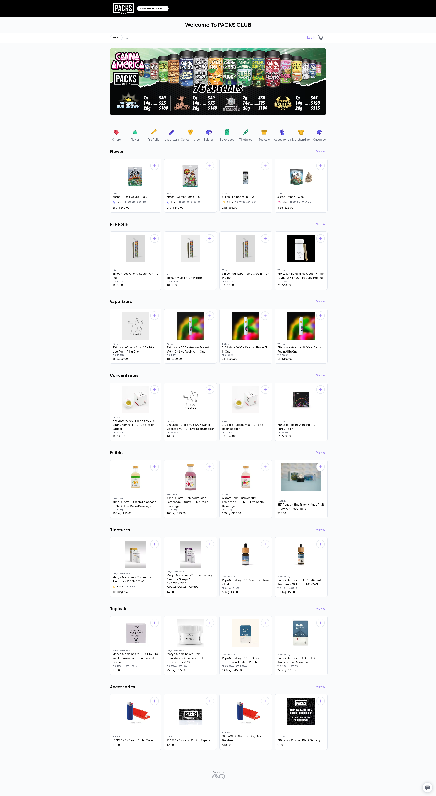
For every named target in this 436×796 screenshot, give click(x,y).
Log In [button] (311, 37)
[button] (321, 37)
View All (321, 151)
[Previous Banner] (110, 83)
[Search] (126, 37)
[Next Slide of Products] (328, 184)
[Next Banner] (325, 83)
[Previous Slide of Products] (108, 184)
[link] (116, 135)
